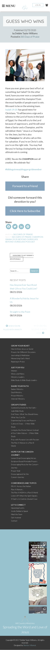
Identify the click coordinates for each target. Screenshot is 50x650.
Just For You (17, 367)
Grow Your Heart (20, 346)
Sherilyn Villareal (29, 645)
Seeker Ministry (17, 389)
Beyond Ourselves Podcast (20, 241)
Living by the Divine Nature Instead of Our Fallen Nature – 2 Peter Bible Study (25, 433)
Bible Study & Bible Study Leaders (24, 380)
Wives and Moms (17, 374)
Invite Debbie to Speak (19, 511)
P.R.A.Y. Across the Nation (21, 486)
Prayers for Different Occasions (23, 352)
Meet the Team (16, 514)
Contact (14, 521)
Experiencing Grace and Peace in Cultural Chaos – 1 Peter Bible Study (23, 423)
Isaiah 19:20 (11, 109)
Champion (37, 237)
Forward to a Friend (25, 186)
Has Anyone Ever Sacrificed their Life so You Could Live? (23, 287)
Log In (38, 5)
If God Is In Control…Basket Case (24, 499)
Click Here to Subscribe (25, 211)
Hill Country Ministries (25, 623)
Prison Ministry (17, 396)
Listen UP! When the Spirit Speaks (24, 496)
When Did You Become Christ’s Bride (39, 329)
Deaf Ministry (16, 392)
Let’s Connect (18, 505)
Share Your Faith (20, 386)
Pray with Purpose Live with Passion (25, 440)
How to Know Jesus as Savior (22, 349)
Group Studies (18, 405)
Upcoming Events (17, 508)
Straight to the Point (20, 312)
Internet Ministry (18, 399)
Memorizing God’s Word (20, 358)
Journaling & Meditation (20, 355)
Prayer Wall (15, 471)
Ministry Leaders (17, 377)
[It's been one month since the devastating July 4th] (38, 552)
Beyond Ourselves (28, 239)
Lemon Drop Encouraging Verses (23, 458)
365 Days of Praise (30, 36)
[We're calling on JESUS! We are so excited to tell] (38, 595)
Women (14, 371)
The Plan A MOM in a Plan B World (24, 493)
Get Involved (16, 518)
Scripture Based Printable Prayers (24, 461)
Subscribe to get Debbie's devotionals (21, 257)
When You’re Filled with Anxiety (12, 328)
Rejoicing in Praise (18, 362)
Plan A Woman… (17, 489)
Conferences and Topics (23, 483)
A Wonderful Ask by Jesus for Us (24, 300)
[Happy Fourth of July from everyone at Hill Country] (38, 573)
